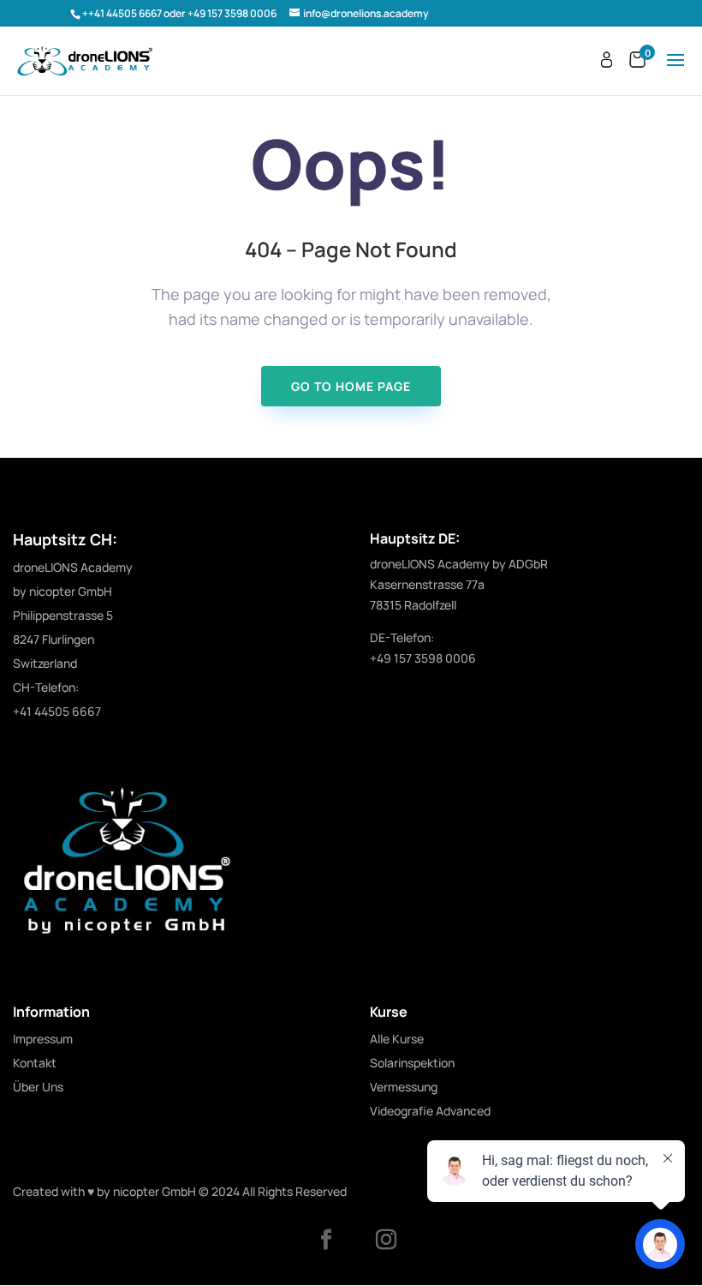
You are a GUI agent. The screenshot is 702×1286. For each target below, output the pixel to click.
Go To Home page (351, 386)
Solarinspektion (412, 1063)
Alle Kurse (397, 1039)
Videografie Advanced (430, 1111)
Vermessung (403, 1087)
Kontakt (35, 1063)
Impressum (43, 1039)
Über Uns (38, 1087)
